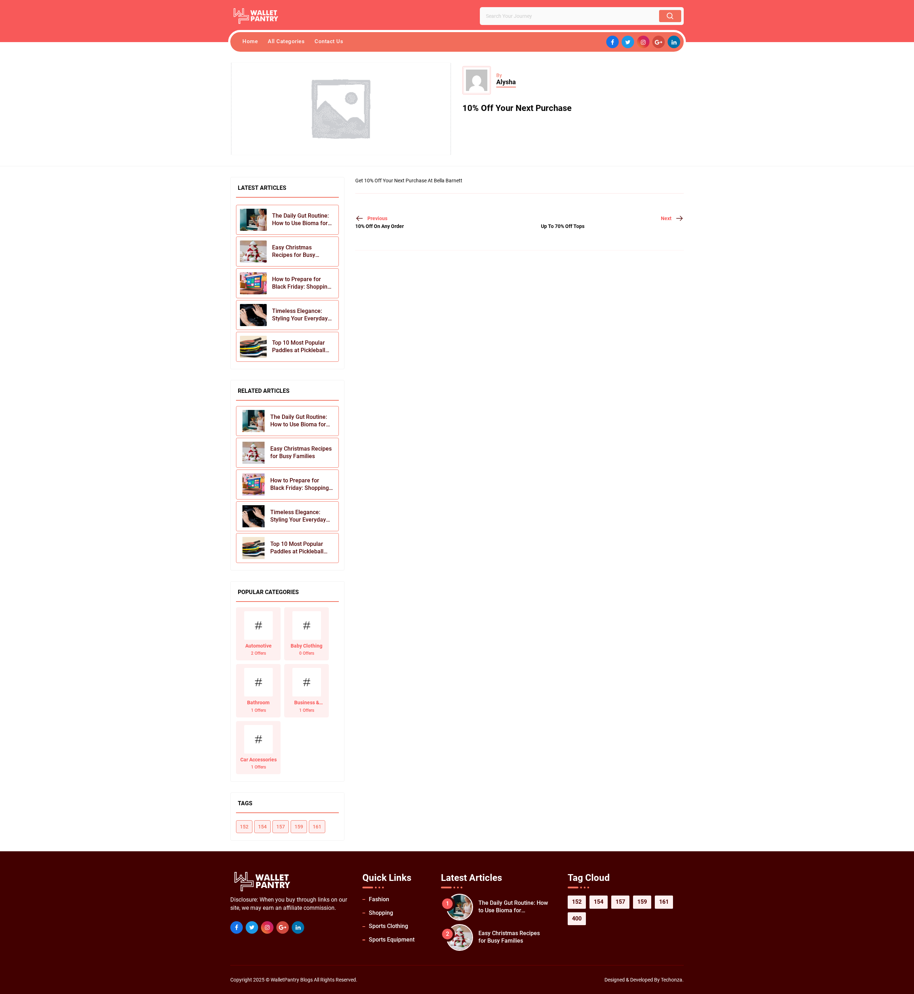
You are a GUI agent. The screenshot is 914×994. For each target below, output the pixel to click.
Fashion (379, 899)
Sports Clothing (388, 926)
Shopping (381, 912)
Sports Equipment (392, 939)
